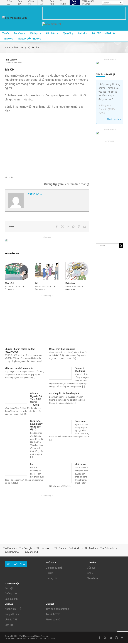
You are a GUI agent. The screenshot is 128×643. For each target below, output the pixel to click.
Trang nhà (18, 564)
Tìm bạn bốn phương (57, 608)
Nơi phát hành (12, 614)
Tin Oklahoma (11, 552)
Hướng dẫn (52, 578)
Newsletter (92, 578)
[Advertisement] (47, 319)
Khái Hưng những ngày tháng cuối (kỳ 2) (36, 425)
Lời (36, 283)
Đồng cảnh (9, 283)
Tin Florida (9, 548)
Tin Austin (90, 548)
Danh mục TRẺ (54, 567)
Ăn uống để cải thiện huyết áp (64, 393)
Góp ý (90, 573)
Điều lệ (49, 573)
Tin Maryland (30, 552)
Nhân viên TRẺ (13, 608)
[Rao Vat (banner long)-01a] (84, 13)
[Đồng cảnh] (16, 263)
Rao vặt (9, 588)
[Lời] (47, 263)
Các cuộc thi (11, 598)
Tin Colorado (107, 548)
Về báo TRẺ (11, 619)
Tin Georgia (25, 548)
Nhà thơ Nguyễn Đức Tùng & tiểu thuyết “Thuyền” (36, 399)
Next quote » (114, 119)
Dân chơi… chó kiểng (80, 369)
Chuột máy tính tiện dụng (62, 349)
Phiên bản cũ (53, 619)
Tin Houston (43, 548)
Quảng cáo (11, 593)
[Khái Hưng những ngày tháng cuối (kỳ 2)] (16, 438)
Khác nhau (70, 283)
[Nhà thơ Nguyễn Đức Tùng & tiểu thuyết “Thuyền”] (16, 398)
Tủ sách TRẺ (53, 614)
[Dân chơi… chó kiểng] (60, 373)
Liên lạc (9, 624)
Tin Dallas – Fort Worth (67, 548)
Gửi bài (91, 567)
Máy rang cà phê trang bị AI (19, 368)
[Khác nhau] (77, 263)
